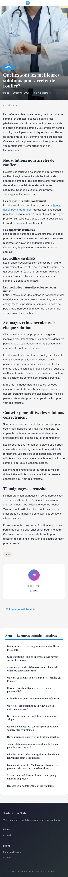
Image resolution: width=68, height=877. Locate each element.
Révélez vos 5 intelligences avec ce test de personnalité (30, 690)
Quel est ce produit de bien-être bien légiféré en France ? (34, 679)
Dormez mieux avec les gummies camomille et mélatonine (33, 648)
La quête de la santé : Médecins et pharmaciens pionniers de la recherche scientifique (33, 766)
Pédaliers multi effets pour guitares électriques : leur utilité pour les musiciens (34, 756)
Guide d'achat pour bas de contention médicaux (33, 698)
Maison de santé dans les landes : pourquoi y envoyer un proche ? (31, 777)
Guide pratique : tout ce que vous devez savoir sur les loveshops (32, 658)
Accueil (6, 105)
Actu (8, 67)
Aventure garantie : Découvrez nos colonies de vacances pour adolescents (32, 669)
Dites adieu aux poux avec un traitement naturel (33, 736)
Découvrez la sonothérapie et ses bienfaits (30, 785)
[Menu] (40, 2)
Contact (7, 857)
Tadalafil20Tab (14, 813)
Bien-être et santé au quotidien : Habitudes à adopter (32, 717)
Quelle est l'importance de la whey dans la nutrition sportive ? (30, 707)
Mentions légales (12, 852)
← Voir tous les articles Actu (19, 609)
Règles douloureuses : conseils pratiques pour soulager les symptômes (32, 728)
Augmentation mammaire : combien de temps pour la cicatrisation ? (32, 745)
